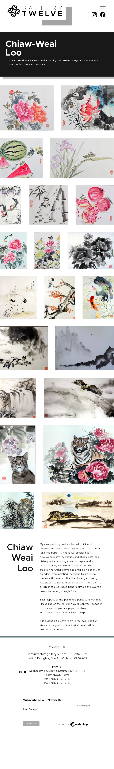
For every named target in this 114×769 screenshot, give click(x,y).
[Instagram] (94, 14)
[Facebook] (102, 14)
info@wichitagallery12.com (47, 654)
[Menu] (101, 6)
